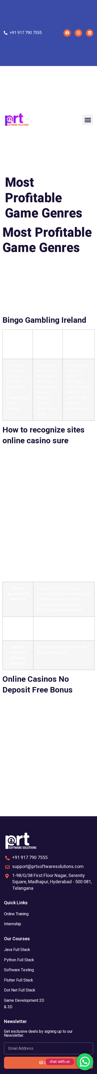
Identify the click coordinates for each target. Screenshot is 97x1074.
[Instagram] (78, 33)
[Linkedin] (89, 33)
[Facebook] (67, 33)
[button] (88, 119)
